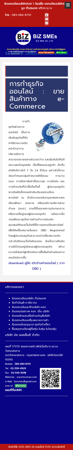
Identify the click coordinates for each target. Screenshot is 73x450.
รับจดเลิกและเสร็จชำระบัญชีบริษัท (31, 316)
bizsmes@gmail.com (25, 381)
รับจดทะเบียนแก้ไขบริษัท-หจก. (29, 307)
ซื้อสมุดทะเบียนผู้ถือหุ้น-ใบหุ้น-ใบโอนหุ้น (34, 329)
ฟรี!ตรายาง (36, 6)
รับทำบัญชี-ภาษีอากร (24, 303)
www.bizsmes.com (27, 377)
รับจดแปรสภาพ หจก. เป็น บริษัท (30, 311)
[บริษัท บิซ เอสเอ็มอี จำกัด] (36, 37)
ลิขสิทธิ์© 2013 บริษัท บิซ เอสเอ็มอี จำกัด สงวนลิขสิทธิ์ (36, 447)
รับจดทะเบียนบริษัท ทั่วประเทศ (29, 298)
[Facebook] (56, 15)
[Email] (56, 19)
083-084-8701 (21, 15)
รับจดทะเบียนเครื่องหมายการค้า (30, 320)
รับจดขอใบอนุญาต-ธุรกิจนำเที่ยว (31, 324)
